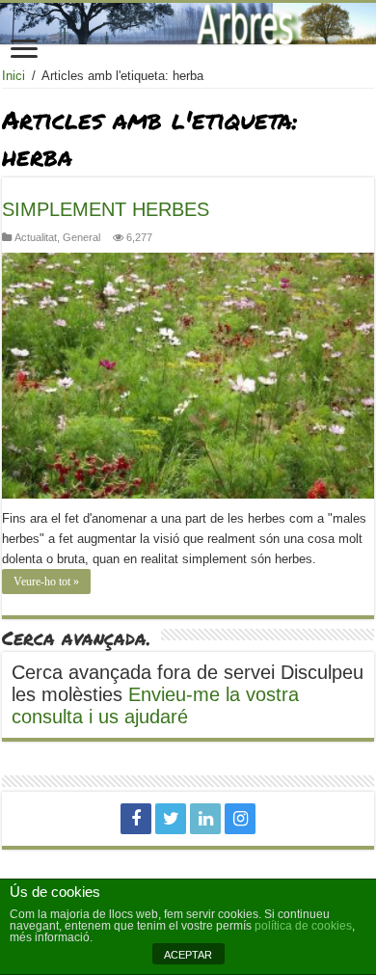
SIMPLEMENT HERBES (105, 209)
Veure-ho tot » (46, 581)
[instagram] (240, 818)
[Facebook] (136, 818)
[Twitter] (170, 818)
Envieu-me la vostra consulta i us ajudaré (155, 705)
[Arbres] (188, 23)
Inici (13, 75)
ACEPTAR (188, 955)
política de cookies (303, 926)
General (81, 237)
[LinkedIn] (205, 818)
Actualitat (35, 237)
